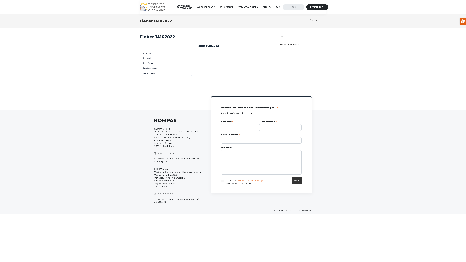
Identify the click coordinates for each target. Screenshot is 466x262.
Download (143, 46)
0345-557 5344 (167, 194)
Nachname (269, 122)
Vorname (227, 122)
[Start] (310, 20)
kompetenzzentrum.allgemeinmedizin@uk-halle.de (176, 200)
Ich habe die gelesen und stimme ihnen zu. (245, 182)
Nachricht (227, 148)
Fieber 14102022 (320, 20)
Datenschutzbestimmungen (251, 181)
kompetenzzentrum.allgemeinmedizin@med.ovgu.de (176, 160)
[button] (463, 21)
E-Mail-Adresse (230, 135)
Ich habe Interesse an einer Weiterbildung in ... (249, 108)
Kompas (165, 120)
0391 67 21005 (166, 153)
